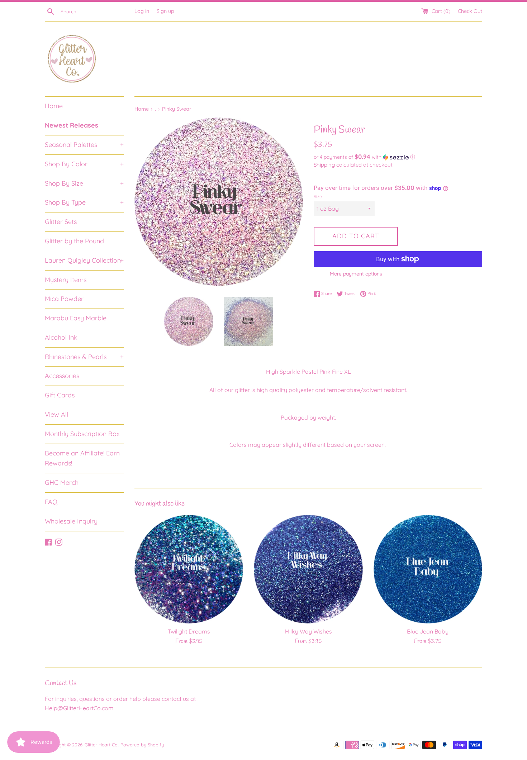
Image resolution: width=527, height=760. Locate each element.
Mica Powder (64, 299)
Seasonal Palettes (84, 144)
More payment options (356, 274)
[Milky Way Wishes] (308, 569)
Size (318, 196)
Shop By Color (84, 164)
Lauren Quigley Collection (84, 260)
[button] (398, 157)
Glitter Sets (61, 222)
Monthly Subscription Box (82, 434)
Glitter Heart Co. (101, 744)
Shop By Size (84, 183)
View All (56, 414)
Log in (141, 11)
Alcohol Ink (61, 337)
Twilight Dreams (189, 631)
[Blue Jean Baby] (428, 569)
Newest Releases (71, 125)
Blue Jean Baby (427, 631)
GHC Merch (62, 482)
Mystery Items (65, 280)
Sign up (165, 11)
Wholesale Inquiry (71, 521)
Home (54, 106)
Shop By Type (84, 202)
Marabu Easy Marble (75, 318)
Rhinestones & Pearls (84, 357)
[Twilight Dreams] (188, 569)
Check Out (470, 11)
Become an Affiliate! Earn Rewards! (82, 458)
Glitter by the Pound (74, 241)
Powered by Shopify (142, 744)
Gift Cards (60, 395)
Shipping (324, 164)
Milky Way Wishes (308, 631)
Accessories (62, 376)
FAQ (51, 502)
